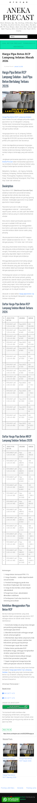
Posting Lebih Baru (7, 788)
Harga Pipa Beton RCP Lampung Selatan (16, 117)
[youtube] (23, 2)
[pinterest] (26, 2)
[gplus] (17, 2)
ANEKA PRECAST (18, 13)
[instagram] (20, 2)
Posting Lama (31, 788)
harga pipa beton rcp (26, 294)
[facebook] (13, 2)
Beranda (20, 788)
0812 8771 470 (9, 693)
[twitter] (10, 2)
